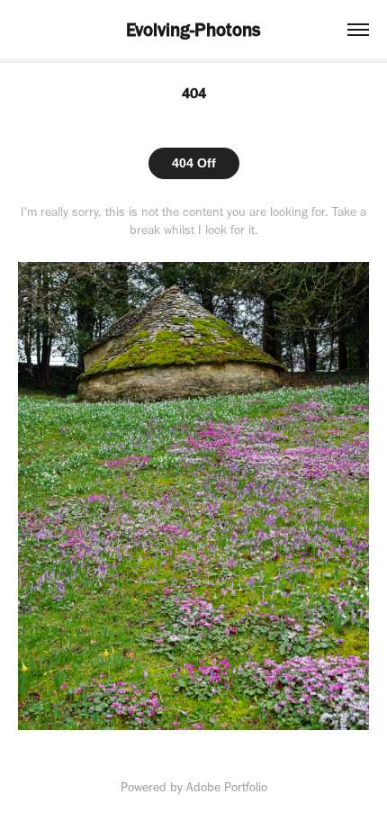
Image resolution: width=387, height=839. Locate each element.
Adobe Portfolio (226, 787)
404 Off (194, 163)
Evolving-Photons (193, 29)
